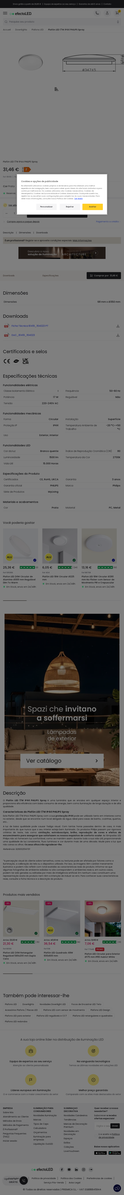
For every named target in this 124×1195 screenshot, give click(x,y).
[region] (62, 194)
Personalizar (46, 207)
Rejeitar (70, 207)
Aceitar (92, 207)
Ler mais (78, 198)
